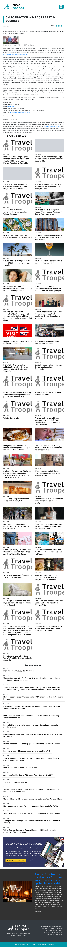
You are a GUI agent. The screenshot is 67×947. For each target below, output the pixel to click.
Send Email (10, 106)
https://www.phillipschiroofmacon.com (15, 54)
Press (8, 933)
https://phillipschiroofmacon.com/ (19, 112)
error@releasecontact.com (52, 126)
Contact (21, 933)
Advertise (14, 933)
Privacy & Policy (21, 935)
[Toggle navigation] (61, 7)
